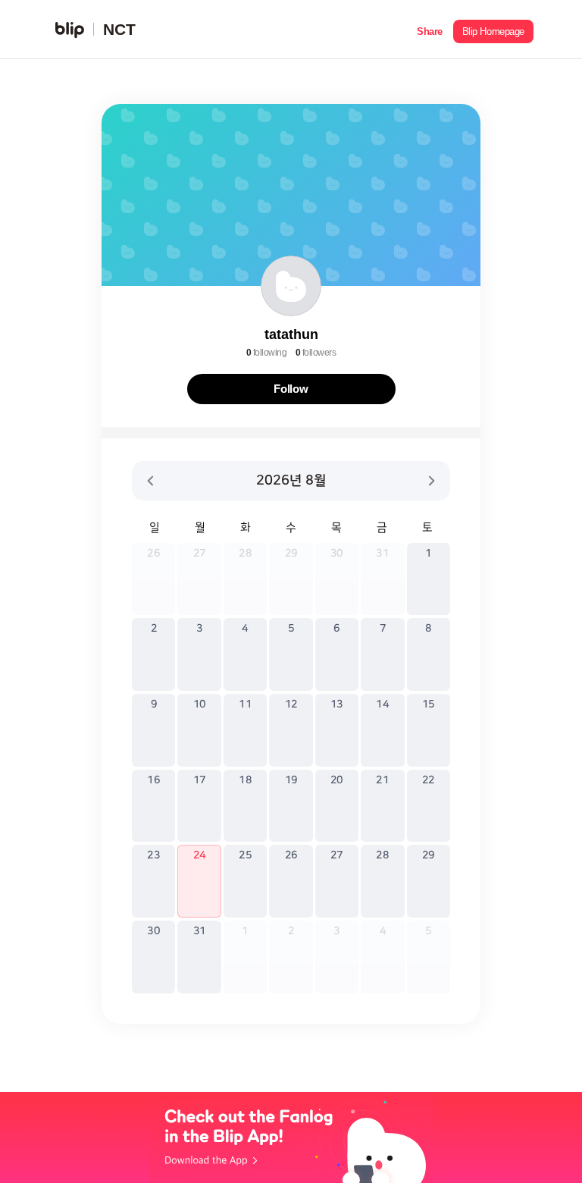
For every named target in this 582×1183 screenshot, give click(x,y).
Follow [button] (291, 388)
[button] (430, 29)
